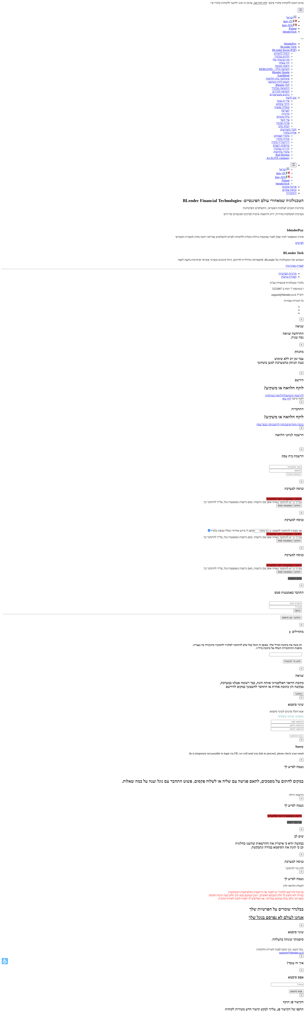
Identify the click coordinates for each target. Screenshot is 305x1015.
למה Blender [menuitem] (282, 84)
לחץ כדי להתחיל (292, 661)
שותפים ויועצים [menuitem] (281, 145)
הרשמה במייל (293, 474)
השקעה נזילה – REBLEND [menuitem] (274, 69)
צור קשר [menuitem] (284, 119)
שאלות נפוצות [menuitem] (281, 107)
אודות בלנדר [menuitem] (290, 132)
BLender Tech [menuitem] (288, 46)
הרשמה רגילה (296, 794)
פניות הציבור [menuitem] (282, 123)
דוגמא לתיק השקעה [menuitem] (278, 81)
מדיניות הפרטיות (288, 273)
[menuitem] (284, 169)
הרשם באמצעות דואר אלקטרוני (284, 815)
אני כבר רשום (294, 822)
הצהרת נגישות (289, 276)
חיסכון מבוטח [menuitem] (282, 65)
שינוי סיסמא (296, 736)
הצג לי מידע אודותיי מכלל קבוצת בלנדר (232, 530)
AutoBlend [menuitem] (283, 75)
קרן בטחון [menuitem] (284, 62)
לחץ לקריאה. (260, 2)
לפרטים (299, 242)
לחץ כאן (286, 398)
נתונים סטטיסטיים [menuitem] (279, 94)
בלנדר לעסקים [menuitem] (281, 135)
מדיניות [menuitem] (285, 113)
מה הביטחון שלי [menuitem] (281, 59)
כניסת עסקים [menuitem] (289, 189)
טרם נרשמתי (295, 578)
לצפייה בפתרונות (295, 265)
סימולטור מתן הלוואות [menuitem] (277, 78)
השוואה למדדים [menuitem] (280, 91)
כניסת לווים (280, 424)
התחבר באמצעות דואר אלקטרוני (284, 498)
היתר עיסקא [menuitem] (282, 104)
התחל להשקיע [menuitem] (281, 53)
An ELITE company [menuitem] (277, 157)
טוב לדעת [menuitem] (291, 97)
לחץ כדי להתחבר (294, 868)
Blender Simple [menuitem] (280, 72)
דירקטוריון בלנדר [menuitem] (280, 142)
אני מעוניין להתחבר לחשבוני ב (285, 530)
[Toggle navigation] (302, 38)
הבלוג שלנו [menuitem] (283, 126)
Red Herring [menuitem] (282, 154)
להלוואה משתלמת (275, 395)
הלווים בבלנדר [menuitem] (281, 56)
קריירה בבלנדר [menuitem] (281, 148)
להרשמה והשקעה (294, 395)
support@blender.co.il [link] (291, 952)
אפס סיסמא (296, 991)
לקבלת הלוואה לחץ (293, 885)
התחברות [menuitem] (291, 193)
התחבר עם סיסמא (291, 617)
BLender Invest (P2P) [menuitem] (284, 50)
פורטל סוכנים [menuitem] (289, 186)
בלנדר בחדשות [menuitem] (281, 151)
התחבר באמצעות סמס (289, 505)
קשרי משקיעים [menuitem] (288, 129)
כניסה (297, 610)
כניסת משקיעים (295, 424)
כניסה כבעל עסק (265, 424)
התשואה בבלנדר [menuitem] (280, 88)
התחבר (298, 693)
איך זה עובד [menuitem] (283, 100)
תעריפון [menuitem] (285, 110)
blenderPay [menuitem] (290, 43)
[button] (5, 961)
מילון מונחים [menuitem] (283, 116)
